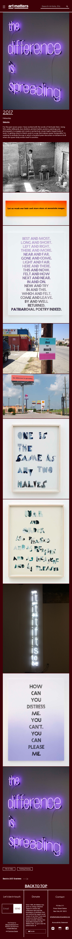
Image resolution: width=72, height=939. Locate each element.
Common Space (13, 931)
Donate (32, 931)
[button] (3, 5)
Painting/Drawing (25, 869)
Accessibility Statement (60, 922)
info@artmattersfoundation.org (60, 917)
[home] (18, 6)
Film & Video (9, 869)
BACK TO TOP (36, 886)
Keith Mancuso (12, 928)
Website (6, 122)
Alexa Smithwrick (10, 924)
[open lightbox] (36, 167)
